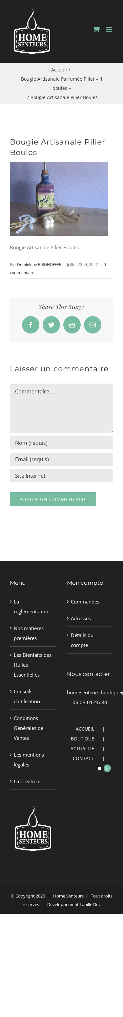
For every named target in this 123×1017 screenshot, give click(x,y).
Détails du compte (82, 640)
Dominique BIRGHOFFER (39, 264)
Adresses (81, 618)
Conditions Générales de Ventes (28, 728)
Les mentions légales (29, 759)
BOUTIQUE (82, 739)
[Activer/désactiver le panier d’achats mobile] (96, 29)
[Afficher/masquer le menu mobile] (109, 29)
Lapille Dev (90, 904)
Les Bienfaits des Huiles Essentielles (32, 665)
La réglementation (31, 606)
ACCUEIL (85, 729)
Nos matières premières (29, 633)
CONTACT (83, 758)
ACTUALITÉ (82, 748)
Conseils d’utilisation (27, 696)
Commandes (85, 601)
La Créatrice (27, 781)
